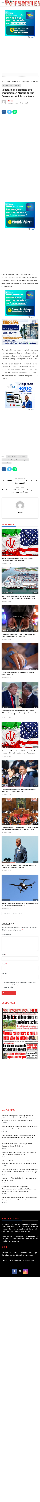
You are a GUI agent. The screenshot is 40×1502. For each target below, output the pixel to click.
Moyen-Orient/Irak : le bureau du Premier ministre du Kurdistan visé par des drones (20, 905)
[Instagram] (25, 1271)
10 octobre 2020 (12, 103)
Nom (4, 955)
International (7, 85)
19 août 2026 (7, 677)
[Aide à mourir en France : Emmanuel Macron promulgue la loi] (20, 656)
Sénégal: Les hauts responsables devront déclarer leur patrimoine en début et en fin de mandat (20, 828)
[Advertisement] (20, 55)
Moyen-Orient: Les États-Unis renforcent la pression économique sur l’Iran (17, 559)
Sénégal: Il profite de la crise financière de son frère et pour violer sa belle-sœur (18, 635)
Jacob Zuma (6, 463)
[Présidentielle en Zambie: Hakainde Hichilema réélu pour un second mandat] (20, 773)
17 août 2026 (7, 870)
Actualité (5, 707)
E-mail (4, 964)
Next (14, 914)
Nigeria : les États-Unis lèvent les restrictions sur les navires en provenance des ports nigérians (19, 597)
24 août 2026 (7, 563)
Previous (7, 914)
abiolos (10, 101)
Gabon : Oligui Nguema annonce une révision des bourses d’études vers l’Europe (19, 866)
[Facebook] (14, 1271)
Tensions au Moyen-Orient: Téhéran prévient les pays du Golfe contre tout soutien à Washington (19, 752)
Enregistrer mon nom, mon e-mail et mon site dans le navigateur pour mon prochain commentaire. (19, 984)
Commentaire (7, 934)
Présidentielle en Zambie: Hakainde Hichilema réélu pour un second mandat (18, 790)
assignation (22, 457)
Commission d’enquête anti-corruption (15, 460)
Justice (18, 85)
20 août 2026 (7, 601)
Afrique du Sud (12, 457)
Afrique (5, 631)
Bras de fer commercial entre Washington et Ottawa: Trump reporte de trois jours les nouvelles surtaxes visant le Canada (20, 713)
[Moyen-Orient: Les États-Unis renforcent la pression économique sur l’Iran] (20, 542)
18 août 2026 (7, 794)
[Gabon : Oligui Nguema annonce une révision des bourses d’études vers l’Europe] (20, 849)
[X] (20, 1271)
